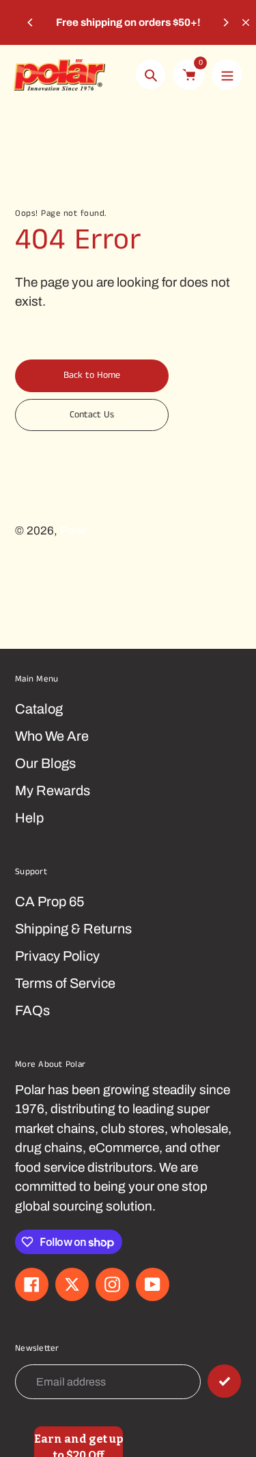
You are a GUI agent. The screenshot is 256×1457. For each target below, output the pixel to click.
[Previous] (31, 22)
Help (29, 817)
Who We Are (52, 735)
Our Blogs (45, 763)
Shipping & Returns (73, 928)
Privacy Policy (57, 955)
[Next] (225, 22)
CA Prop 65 (49, 901)
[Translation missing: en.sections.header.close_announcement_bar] (246, 22)
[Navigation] (227, 74)
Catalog (39, 708)
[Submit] (224, 1381)
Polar (73, 530)
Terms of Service (65, 983)
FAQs (32, 1010)
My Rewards (52, 790)
